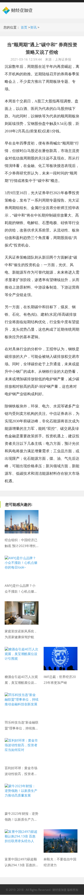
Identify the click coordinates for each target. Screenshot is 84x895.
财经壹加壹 (23, 10)
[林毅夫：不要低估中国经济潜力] (60, 831)
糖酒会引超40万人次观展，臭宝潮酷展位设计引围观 (21, 679)
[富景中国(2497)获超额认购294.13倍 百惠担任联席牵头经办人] (21, 831)
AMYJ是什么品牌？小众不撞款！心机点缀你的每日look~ (21, 588)
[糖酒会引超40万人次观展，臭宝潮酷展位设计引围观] (21, 649)
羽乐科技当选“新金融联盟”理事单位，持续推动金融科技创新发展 (21, 725)
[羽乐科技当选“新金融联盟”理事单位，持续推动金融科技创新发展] (21, 694)
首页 (24, 27)
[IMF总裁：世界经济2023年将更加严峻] (60, 649)
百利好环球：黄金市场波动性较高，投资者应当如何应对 (21, 770)
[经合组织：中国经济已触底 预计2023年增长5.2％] (21, 512)
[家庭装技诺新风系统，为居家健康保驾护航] (21, 603)
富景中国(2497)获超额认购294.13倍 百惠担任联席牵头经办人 (21, 862)
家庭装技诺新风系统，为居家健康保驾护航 (21, 634)
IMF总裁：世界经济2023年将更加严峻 (60, 679)
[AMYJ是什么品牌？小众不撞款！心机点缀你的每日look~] (21, 558)
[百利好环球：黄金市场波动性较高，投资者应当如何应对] (21, 740)
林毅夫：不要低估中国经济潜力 (60, 862)
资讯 (33, 27)
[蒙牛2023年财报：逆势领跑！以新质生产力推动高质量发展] (21, 786)
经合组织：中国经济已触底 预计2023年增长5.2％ (21, 542)
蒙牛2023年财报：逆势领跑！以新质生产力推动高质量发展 (21, 816)
